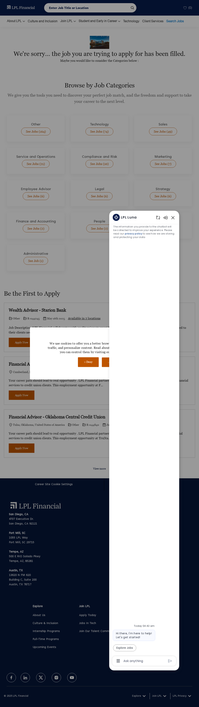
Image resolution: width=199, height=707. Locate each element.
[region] (144, 438)
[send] (170, 661)
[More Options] (118, 661)
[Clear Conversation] (158, 217)
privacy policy (133, 233)
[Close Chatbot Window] (172, 217)
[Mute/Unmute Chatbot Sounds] (165, 217)
